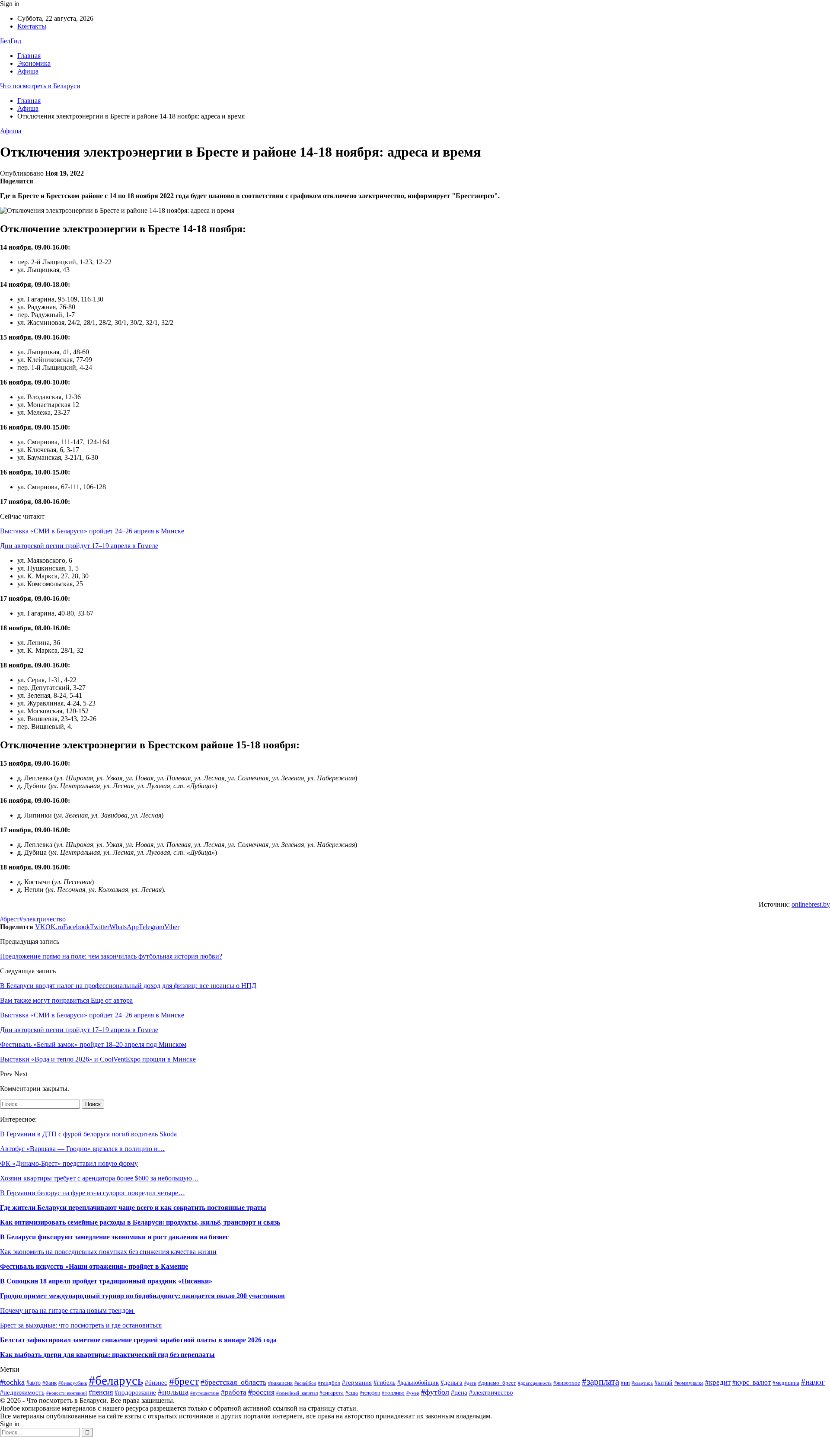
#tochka (12, 1382)
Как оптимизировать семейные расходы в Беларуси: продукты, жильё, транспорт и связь (140, 1222)
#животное (566, 1383)
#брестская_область (233, 1382)
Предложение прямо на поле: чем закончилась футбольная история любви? (111, 956)
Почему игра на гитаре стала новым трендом (67, 1310)
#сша (351, 1393)
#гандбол (329, 1382)
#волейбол (305, 1383)
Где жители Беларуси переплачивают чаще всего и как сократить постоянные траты (133, 1207)
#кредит (718, 1382)
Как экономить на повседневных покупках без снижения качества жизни (108, 1251)
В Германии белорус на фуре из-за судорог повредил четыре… (92, 1192)
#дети (470, 1383)
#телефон (370, 1393)
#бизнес (156, 1382)
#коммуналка (688, 1383)
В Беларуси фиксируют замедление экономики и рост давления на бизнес (114, 1237)
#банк (49, 1383)
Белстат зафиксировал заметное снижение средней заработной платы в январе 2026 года (138, 1340)
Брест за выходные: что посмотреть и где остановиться (81, 1325)
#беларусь (116, 1380)
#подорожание (135, 1392)
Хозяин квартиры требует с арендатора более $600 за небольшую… (99, 1178)
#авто (33, 1382)
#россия (261, 1392)
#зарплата (600, 1381)
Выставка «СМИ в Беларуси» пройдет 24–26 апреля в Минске (92, 531)
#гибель (385, 1382)
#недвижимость (22, 1392)
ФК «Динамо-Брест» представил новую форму (69, 1163)
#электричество (42, 919)
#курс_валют (751, 1382)
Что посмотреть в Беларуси (40, 86)
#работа (233, 1392)
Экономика (34, 63)
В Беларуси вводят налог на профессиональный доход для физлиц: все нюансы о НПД (128, 985)
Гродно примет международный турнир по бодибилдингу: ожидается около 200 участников (142, 1295)
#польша (173, 1392)
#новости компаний (66, 1392)
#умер (412, 1393)
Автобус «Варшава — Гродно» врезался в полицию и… (82, 1148)
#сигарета (331, 1392)
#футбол (435, 1392)
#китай (663, 1382)
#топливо (393, 1393)
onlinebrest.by (811, 904)
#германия (357, 1382)
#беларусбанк (72, 1383)
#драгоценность (535, 1383)
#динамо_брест (497, 1382)
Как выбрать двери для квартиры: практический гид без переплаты (107, 1354)
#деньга (452, 1382)
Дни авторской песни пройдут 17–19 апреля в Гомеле (79, 545)
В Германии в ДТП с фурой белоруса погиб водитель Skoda (88, 1134)
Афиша (27, 71)
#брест (9, 919)
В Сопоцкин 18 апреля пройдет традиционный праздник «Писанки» (106, 1281)
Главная (29, 55)
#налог (813, 1381)
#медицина (786, 1382)
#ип (625, 1382)
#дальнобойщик (418, 1382)
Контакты (31, 26)
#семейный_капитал (297, 1392)
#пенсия (101, 1392)
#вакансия (280, 1383)
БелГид (10, 41)
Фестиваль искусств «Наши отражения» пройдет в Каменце (94, 1266)
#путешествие (204, 1393)
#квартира (642, 1383)
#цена (459, 1392)
